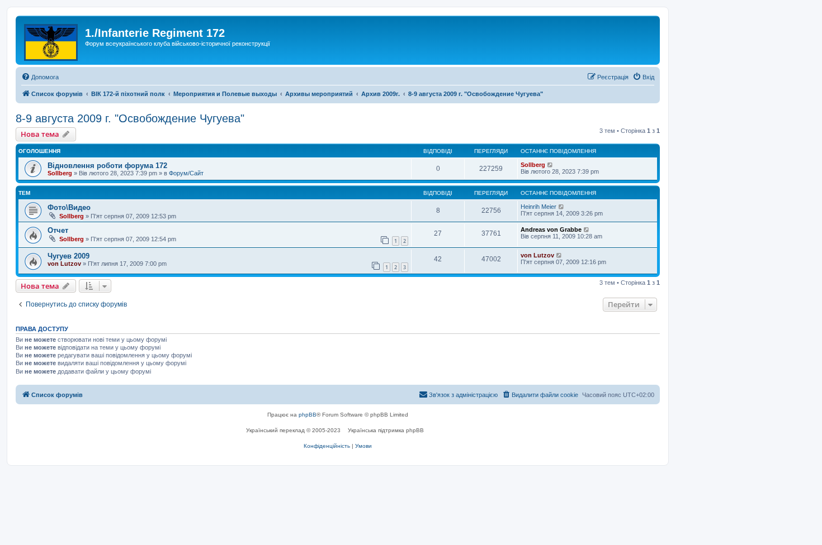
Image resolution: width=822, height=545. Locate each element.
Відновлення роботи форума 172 (107, 165)
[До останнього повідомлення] (550, 164)
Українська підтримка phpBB (386, 430)
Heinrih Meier (538, 206)
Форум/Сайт (186, 173)
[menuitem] (40, 77)
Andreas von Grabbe (551, 229)
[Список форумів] (51, 40)
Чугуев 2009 (68, 256)
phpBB (307, 415)
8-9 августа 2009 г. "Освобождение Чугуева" (130, 118)
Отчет (58, 230)
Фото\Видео (69, 207)
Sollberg (60, 173)
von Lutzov (64, 263)
